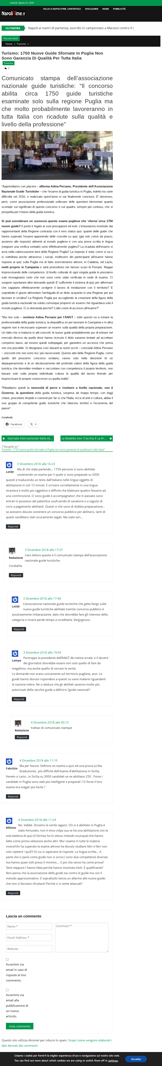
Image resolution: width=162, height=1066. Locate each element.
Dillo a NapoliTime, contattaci (62, 8)
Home (105, 8)
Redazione (16, 558)
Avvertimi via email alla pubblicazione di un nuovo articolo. (17, 1005)
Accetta (136, 1059)
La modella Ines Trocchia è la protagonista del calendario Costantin (87, 438)
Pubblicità (119, 8)
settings (113, 1061)
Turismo (21, 44)
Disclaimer (91, 8)
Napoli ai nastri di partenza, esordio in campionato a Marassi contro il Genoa (85, 28)
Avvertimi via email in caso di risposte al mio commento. (16, 972)
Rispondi (13, 526)
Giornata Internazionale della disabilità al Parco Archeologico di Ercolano (31, 438)
